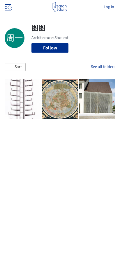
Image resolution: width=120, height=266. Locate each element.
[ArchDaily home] (59, 7)
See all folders (103, 67)
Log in (109, 7)
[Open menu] (7, 7)
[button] (15, 67)
